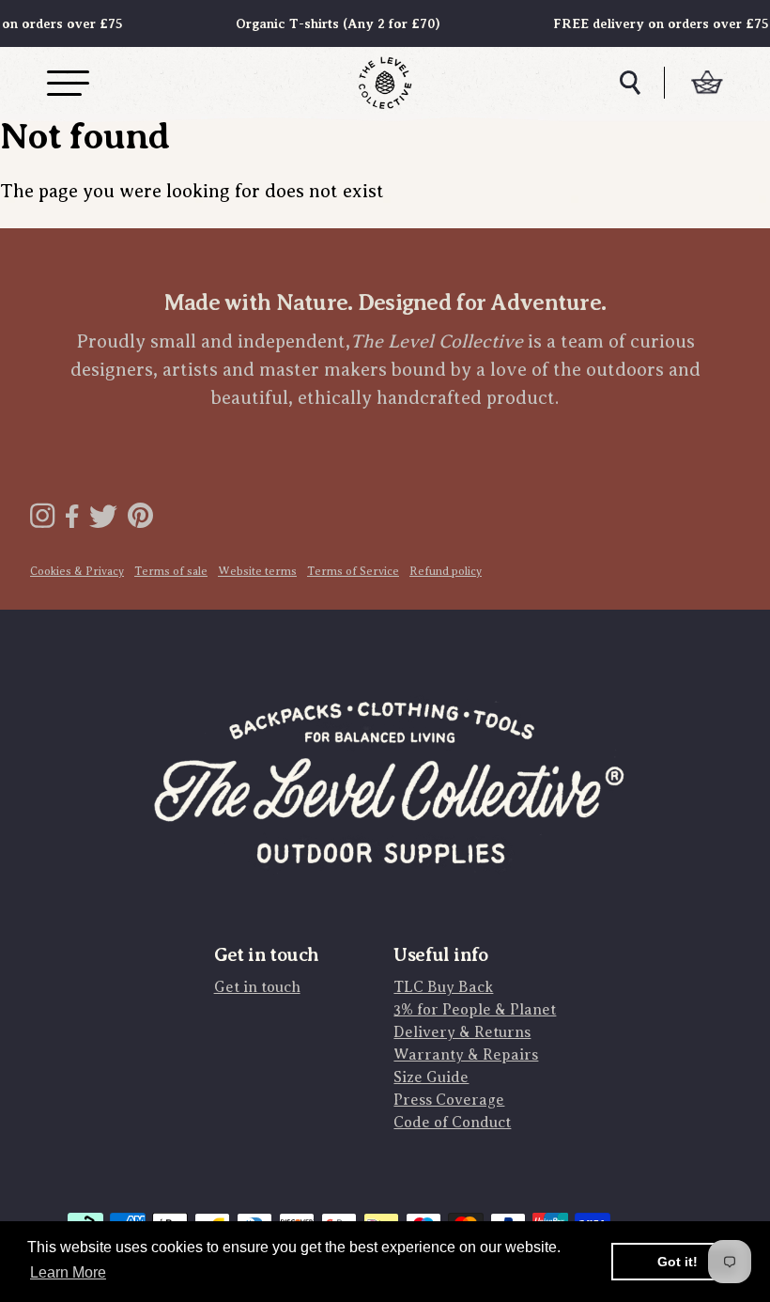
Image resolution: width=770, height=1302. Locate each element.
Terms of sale (171, 571)
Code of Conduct (452, 1122)
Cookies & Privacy (77, 571)
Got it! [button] (677, 1261)
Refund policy (445, 571)
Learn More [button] (68, 1272)
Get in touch (257, 987)
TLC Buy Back (443, 987)
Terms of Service (353, 571)
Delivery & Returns (462, 1032)
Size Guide (431, 1077)
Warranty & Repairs (465, 1054)
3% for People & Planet (474, 1009)
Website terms (257, 571)
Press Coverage (448, 1100)
